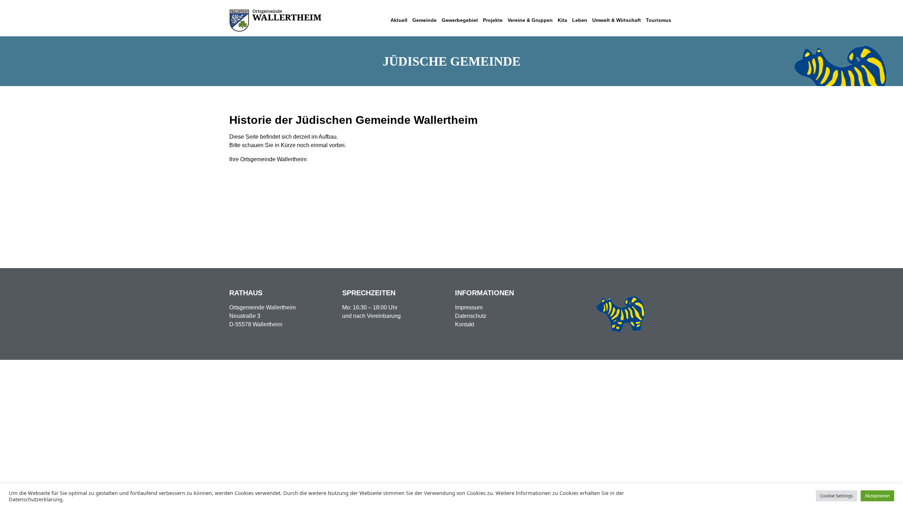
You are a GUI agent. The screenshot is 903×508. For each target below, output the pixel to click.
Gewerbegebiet (460, 20)
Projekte (493, 20)
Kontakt (464, 324)
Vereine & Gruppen (530, 20)
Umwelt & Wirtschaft (616, 20)
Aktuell (398, 20)
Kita (562, 20)
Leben (579, 20)
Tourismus (658, 20)
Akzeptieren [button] (877, 495)
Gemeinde (424, 20)
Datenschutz (470, 316)
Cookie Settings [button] (836, 495)
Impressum (469, 307)
